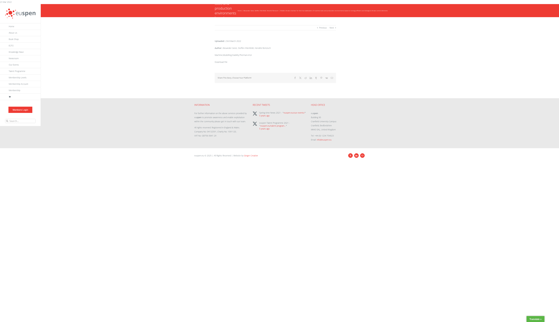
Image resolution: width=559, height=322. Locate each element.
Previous (323, 27)
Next (332, 27)
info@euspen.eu (324, 139)
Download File (221, 62)
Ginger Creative (251, 155)
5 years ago (264, 115)
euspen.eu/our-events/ (294, 112)
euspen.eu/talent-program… (273, 125)
